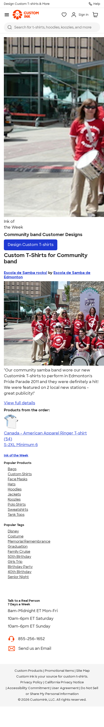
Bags (12, 469)
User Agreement (65, 688)
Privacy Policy (31, 682)
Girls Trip (15, 561)
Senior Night (18, 577)
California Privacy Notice (64, 682)
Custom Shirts (20, 474)
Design (30, 244)
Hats (11, 484)
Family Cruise (19, 551)
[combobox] (52, 27)
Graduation (18, 546)
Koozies (14, 499)
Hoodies (15, 489)
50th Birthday (19, 556)
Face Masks (17, 479)
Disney (13, 531)
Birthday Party (20, 567)
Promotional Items (59, 671)
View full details (19, 402)
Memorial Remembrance (29, 541)
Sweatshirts (18, 509)
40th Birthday (19, 572)
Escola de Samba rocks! (25, 272)
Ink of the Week (16, 455)
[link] (26, 15)
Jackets (14, 494)
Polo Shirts (17, 504)
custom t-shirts (75, 676)
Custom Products (29, 671)
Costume (15, 536)
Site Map (83, 671)
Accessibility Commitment (28, 688)
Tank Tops (16, 514)
